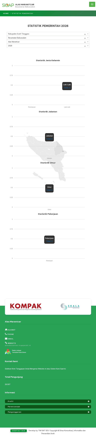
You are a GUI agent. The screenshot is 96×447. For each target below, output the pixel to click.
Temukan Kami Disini (19, 351)
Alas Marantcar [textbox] (14, 42)
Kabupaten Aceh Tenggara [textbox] (18, 34)
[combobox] (48, 34)
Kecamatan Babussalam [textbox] (17, 38)
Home (6, 13)
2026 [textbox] (10, 46)
